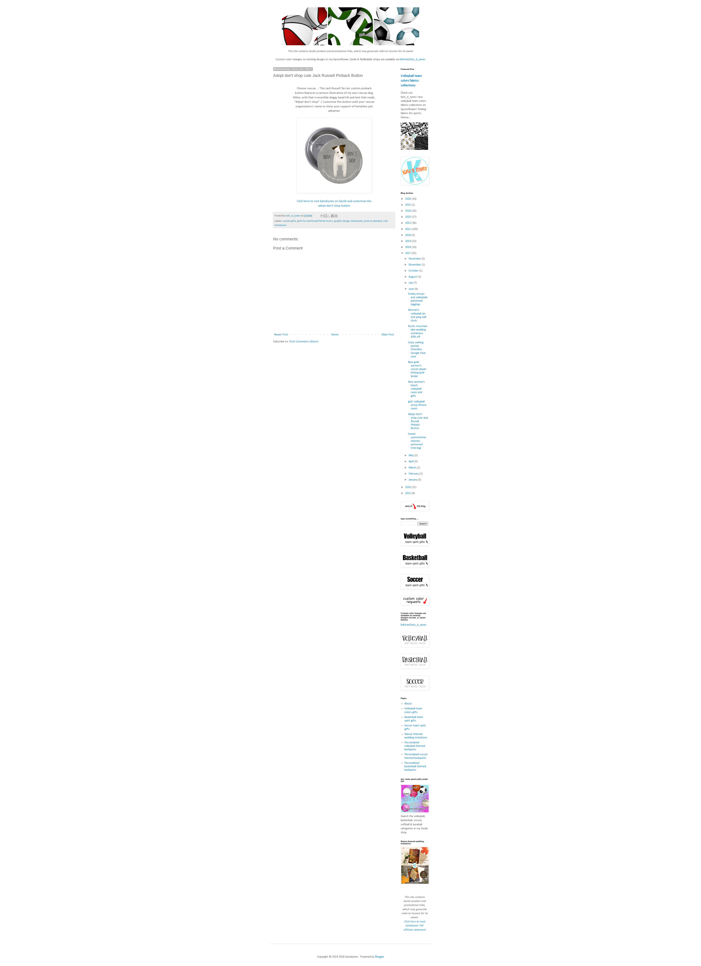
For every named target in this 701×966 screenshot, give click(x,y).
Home (334, 334)
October (414, 270)
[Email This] (322, 216)
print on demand (373, 221)
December (415, 258)
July (411, 282)
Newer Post (281, 334)
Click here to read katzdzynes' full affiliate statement (414, 925)
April (411, 461)
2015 (408, 493)
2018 (408, 247)
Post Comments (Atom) (303, 341)
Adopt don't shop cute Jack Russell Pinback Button (418, 421)
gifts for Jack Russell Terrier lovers (315, 221)
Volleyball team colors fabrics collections (411, 80)
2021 (408, 229)
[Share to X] (329, 216)
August (413, 276)
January (413, 479)
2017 (408, 253)
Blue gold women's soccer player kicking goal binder (417, 369)
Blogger (379, 956)
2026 (408, 198)
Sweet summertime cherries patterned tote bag (417, 441)
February (414, 473)
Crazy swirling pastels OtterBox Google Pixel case (417, 349)
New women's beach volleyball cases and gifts (416, 389)
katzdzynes (357, 221)
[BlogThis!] (325, 216)
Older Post (387, 334)
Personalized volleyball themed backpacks (414, 746)
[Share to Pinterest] (336, 216)
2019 (408, 241)
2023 (408, 217)
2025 (408, 204)
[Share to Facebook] (332, 216)
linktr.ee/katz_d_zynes (412, 59)
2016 (408, 487)
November (415, 264)
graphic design (342, 221)
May (411, 455)
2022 (408, 223)
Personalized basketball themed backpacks (415, 766)
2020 (408, 235)
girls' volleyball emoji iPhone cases (417, 405)
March (413, 467)
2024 (408, 211)
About (408, 703)
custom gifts (289, 221)
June (412, 289)
